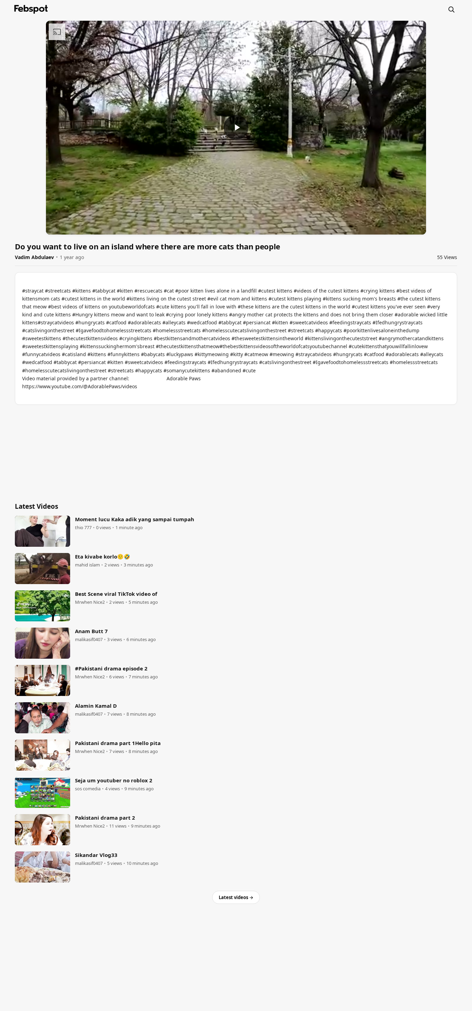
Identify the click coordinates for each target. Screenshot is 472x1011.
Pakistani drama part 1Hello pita (118, 743)
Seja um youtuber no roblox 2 (113, 780)
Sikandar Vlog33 (96, 854)
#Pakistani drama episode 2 (111, 668)
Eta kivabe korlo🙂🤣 (102, 556)
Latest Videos (36, 506)
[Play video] (236, 127)
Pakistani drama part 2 (105, 817)
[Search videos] (451, 9)
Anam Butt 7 (91, 631)
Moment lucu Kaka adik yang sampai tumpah (134, 519)
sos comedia (88, 789)
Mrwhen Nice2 (90, 602)
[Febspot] (31, 9)
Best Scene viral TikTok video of (116, 593)
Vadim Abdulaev (34, 257)
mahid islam (87, 565)
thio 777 (83, 528)
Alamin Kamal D (96, 705)
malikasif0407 (89, 639)
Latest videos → (236, 897)
